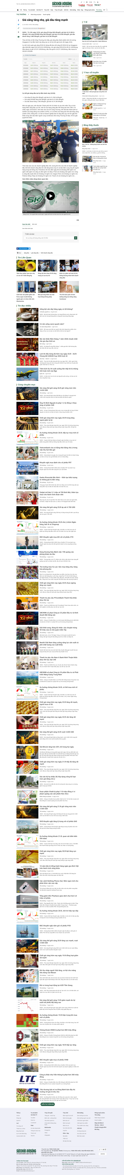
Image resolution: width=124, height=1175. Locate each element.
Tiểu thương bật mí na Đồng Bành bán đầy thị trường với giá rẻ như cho (57, 1091)
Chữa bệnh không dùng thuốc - (90, 96)
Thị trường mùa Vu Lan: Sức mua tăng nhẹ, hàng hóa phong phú (58, 568)
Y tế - (94, 57)
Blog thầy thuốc (91, 125)
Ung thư (65, 1130)
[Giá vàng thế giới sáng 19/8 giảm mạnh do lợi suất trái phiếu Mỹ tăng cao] (27, 1005)
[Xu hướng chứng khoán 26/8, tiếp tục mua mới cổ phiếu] (27, 438)
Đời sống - (43, 344)
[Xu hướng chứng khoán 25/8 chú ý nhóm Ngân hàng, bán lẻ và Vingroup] (27, 527)
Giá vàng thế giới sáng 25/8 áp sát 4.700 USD (57, 507)
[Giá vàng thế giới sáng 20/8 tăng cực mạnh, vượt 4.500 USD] (27, 946)
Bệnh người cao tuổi (68, 1115)
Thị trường (99, 10)
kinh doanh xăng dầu (47, 253)
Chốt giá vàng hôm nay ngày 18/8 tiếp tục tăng (58, 1045)
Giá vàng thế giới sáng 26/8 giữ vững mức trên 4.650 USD (58, 389)
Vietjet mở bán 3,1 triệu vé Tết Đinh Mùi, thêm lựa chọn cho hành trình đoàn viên (59, 493)
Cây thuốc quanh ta (49, 1120)
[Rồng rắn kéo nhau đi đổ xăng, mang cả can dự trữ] (47, 265)
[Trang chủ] (17, 10)
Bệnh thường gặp (67, 1118)
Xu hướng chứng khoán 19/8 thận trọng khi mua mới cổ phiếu (58, 1016)
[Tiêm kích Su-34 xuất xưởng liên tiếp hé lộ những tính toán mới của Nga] (27, 374)
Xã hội (18, 1115)
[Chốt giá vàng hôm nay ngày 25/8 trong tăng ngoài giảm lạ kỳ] (27, 423)
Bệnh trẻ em (66, 1125)
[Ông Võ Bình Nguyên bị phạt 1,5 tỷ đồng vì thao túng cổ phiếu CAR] (27, 408)
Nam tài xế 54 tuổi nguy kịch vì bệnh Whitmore (94, 41)
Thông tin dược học (35, 1130)
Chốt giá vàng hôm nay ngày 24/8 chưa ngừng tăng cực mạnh (58, 584)
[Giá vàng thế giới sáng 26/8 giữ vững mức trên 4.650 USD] (27, 393)
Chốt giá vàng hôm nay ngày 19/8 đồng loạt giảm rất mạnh (59, 956)
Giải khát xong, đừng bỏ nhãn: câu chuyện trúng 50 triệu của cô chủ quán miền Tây (58, 629)
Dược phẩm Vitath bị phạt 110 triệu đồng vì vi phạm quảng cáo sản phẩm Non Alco (57, 793)
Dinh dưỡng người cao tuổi (83, 1118)
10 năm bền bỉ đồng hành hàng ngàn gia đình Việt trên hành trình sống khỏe (59, 867)
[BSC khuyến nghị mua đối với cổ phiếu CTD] (27, 542)
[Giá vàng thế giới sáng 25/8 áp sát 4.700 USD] (27, 512)
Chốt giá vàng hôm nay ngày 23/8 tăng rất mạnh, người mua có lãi (59, 703)
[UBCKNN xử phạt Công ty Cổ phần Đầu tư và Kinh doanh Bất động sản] (27, 618)
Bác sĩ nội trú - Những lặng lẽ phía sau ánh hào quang (94, 145)
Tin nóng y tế (19, 1126)
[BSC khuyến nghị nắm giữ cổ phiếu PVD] (27, 931)
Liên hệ (103, 1154)
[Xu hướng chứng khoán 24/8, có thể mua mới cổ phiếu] (27, 692)
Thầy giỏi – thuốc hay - (99, 117)
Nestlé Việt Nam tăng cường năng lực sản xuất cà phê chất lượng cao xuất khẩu (59, 644)
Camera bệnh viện (20, 1136)
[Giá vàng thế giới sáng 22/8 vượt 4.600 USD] (27, 737)
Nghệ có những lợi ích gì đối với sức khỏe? (99, 104)
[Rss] (105, 1150)
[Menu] (104, 10)
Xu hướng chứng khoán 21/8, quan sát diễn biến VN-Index (58, 837)
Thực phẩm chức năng (82, 1125)
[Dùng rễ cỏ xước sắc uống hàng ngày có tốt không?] (87, 116)
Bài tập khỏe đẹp (67, 1141)
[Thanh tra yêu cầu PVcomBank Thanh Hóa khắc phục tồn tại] (27, 603)
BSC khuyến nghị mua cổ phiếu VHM (54, 1060)
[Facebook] (101, 1150)
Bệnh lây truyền (81, 1136)
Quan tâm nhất (26, 224)
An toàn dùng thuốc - (46, 326)
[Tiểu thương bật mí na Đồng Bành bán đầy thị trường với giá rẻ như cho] (27, 1095)
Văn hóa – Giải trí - (45, 358)
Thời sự (25, 10)
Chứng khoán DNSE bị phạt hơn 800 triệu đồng (58, 1030)
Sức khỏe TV (39, 10)
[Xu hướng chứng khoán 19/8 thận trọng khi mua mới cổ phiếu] (27, 1020)
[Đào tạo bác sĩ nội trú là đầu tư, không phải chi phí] (87, 159)
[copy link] (18, 28)
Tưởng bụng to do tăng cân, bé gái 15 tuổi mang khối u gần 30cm (99, 53)
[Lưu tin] (18, 32)
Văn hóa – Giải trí (99, 1125)
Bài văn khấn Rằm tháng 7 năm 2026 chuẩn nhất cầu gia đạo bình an (58, 340)
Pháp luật (18, 1118)
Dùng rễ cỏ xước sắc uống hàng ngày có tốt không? (100, 114)
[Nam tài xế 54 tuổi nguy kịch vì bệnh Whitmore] (95, 32)
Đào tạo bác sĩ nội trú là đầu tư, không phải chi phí (100, 157)
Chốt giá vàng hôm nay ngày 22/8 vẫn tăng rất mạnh (58, 718)
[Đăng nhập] (98, 2)
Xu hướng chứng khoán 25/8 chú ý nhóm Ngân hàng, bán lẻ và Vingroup (58, 523)
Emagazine (47, 1130)
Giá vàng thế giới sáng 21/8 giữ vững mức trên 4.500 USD (58, 807)
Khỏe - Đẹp (80, 10)
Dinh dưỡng (73, 10)
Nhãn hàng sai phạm (36, 14)
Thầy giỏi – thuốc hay (50, 1115)
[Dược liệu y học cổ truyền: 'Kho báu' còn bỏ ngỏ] (87, 64)
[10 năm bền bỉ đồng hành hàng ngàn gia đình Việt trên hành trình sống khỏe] (27, 871)
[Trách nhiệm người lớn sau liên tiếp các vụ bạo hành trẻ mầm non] (87, 169)
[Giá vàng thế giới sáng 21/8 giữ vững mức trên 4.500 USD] (27, 812)
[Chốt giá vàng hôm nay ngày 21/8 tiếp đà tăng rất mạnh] (27, 767)
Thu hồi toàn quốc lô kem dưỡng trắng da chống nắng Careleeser (67, 297)
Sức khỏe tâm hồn (67, 1128)
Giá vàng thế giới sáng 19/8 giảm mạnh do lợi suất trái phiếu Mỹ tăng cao (57, 1001)
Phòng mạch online (90, 10)
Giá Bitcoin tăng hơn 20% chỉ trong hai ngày (57, 747)
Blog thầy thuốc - (86, 148)
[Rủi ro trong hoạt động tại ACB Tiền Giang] (27, 990)
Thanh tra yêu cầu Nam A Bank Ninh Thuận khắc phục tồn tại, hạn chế (58, 658)
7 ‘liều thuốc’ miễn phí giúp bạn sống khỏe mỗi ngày (94, 92)
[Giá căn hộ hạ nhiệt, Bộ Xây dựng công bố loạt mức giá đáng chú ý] (27, 782)
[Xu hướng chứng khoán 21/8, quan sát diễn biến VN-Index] (27, 841)
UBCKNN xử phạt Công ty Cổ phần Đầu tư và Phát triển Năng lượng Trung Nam (59, 673)
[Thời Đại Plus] (97, 5)
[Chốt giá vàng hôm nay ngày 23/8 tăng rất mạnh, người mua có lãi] (27, 707)
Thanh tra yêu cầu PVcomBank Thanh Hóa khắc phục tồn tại (58, 599)
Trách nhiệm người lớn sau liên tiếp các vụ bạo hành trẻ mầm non (100, 168)
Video (46, 1132)
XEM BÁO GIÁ (77, 1160)
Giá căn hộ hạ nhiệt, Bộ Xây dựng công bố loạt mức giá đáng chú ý (58, 778)
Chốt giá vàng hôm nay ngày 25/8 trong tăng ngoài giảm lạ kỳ (57, 419)
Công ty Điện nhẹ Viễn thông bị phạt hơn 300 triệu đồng (59, 1076)
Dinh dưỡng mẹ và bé (82, 1115)
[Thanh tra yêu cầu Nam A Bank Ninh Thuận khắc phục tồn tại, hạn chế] (27, 663)
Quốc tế (18, 1120)
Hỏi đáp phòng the (81, 1131)
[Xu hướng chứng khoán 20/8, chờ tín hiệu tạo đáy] (27, 916)
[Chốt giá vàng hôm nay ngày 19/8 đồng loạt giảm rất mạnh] (27, 961)
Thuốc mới (33, 1133)
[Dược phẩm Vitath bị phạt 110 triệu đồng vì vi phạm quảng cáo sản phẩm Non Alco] (27, 797)
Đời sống (97, 1129)
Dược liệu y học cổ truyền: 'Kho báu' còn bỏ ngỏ (100, 62)
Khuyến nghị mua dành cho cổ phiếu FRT (56, 463)
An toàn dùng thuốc (35, 1128)
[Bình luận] (18, 37)
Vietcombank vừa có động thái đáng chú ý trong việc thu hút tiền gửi (58, 449)
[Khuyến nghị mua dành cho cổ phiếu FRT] (27, 468)
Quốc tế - (42, 373)
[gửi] (75, 237)
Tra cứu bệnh (31, 10)
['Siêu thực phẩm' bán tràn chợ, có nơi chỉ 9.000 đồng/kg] (26, 265)
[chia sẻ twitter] (18, 24)
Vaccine (33, 1135)
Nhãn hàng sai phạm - (46, 796)
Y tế (21, 10)
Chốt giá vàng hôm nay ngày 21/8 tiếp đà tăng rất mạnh (59, 763)
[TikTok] (81, 2)
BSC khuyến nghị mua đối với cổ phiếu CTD (56, 537)
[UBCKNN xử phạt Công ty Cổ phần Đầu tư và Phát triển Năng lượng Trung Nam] (27, 677)
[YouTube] (87, 2)
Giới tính (66, 10)
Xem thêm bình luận (27, 228)
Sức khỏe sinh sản (81, 1133)
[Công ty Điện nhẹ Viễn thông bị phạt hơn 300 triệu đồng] (27, 1080)
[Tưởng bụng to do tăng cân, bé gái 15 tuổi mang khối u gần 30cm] (87, 54)
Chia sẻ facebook (23, 248)
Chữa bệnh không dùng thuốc (50, 1123)
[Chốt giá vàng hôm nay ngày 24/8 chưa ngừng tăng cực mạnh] (27, 588)
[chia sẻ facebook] (18, 20)
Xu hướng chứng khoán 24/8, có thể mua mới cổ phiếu (58, 688)
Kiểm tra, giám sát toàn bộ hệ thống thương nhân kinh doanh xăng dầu (68, 276)
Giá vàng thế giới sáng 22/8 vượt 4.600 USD (57, 732)
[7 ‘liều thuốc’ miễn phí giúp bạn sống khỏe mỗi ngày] (95, 82)
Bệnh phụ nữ (66, 1120)
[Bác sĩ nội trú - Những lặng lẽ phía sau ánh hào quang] (95, 135)
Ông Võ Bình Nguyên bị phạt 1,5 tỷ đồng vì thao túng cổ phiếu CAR (58, 404)
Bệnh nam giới (66, 1123)
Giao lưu (33, 1120)
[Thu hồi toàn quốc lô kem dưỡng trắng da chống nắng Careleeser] (69, 287)
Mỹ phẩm (65, 1136)
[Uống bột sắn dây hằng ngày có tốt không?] (27, 314)
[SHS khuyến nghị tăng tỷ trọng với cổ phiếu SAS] (27, 826)
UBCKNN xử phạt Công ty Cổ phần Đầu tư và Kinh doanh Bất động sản (59, 614)
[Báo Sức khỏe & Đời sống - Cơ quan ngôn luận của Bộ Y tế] (62, 4)
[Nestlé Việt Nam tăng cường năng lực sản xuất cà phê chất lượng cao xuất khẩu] (27, 648)
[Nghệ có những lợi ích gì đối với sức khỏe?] (87, 106)
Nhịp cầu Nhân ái (99, 1123)
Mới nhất (34, 224)
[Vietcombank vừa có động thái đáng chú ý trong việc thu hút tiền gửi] (27, 453)
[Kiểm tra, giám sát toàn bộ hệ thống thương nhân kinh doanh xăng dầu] (69, 265)
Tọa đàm (33, 1117)
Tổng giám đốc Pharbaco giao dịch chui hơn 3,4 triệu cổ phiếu (58, 897)
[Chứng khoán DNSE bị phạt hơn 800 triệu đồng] (27, 1035)
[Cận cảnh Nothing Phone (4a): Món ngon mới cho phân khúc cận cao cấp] (27, 886)
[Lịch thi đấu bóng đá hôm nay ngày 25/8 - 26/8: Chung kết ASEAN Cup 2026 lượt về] (27, 359)
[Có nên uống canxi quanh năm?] (27, 329)
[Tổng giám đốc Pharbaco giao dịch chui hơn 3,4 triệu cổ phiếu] (27, 901)
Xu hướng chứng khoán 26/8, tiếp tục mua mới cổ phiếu (59, 434)
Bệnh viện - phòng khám (51, 1118)
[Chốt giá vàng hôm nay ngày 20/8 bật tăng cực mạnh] (27, 856)
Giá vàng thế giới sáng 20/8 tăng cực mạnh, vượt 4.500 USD (59, 942)
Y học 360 (46, 10)
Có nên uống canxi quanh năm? (52, 324)
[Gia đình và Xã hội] (81, 5)
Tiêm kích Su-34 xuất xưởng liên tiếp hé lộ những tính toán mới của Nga (59, 370)
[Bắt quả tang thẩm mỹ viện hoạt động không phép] (47, 287)
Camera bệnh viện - (87, 44)
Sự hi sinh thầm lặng (21, 1133)
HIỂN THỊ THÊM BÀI (47, 1104)
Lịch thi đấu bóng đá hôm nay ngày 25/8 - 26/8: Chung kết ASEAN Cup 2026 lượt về (58, 355)
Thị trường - (43, 393)
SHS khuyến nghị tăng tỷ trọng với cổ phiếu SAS (58, 821)
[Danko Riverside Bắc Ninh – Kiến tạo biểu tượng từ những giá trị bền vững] (27, 483)
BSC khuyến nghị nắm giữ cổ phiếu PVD (55, 926)
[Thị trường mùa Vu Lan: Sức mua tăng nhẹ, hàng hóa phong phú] (27, 572)
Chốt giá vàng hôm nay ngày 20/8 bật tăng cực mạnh (58, 852)
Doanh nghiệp (46, 14)
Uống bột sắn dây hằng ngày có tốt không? (56, 309)
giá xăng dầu (35, 253)
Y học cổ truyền (59, 10)
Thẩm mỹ (65, 1138)
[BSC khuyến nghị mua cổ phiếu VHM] (27, 1065)
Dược (52, 10)
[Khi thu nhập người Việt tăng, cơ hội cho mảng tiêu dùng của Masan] (27, 975)
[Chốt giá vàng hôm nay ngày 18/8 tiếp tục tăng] (27, 1050)
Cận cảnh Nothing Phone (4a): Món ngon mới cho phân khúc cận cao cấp (59, 882)
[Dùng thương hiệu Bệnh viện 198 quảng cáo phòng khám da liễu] (27, 557)
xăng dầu (26, 253)
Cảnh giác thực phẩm (82, 1123)
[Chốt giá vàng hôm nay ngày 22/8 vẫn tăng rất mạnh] (27, 722)
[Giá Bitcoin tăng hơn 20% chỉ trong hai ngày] (27, 752)
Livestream (33, 1122)
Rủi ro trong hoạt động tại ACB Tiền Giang (56, 985)
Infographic (47, 1135)
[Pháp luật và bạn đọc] (89, 5)
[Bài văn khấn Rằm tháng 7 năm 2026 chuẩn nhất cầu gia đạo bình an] (27, 344)
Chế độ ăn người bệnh (82, 1120)
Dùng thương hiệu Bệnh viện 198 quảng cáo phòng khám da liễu (57, 553)
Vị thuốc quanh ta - (45, 312)
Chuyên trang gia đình (100, 1127)
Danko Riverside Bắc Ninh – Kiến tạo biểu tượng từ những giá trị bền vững (58, 478)
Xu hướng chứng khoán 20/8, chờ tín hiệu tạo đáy (59, 911)
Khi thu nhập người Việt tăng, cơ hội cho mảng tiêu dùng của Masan (58, 971)
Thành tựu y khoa (20, 1128)
